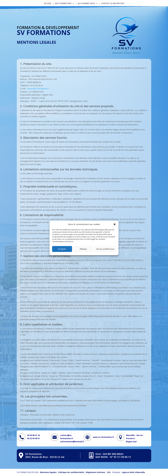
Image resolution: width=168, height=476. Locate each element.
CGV (109, 472)
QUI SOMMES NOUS (86, 3)
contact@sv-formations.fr (38, 88)
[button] (114, 224)
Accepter (62, 249)
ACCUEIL (47, 3)
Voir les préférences (105, 249)
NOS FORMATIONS (63, 3)
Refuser (83, 249)
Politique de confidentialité (71, 472)
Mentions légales (48, 472)
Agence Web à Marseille (133, 472)
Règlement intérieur (95, 472)
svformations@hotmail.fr (72, 441)
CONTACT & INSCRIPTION (112, 3)
